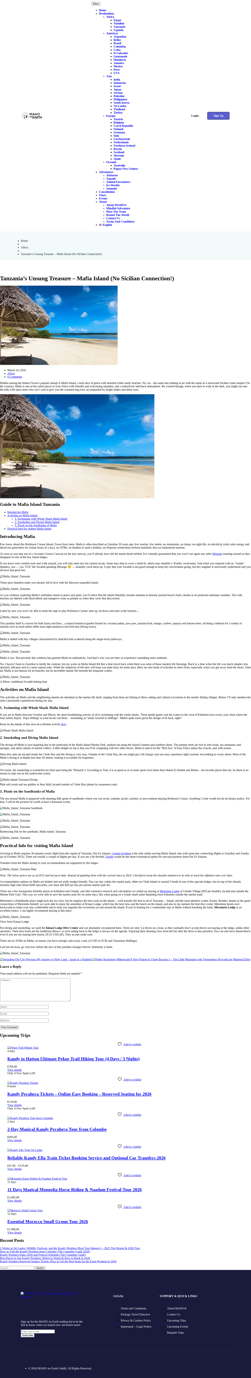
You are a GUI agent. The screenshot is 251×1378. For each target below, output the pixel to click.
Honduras (120, 59)
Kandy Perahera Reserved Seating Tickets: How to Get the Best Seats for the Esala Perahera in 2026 (58, 1261)
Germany (119, 132)
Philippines (120, 99)
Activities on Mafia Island (22, 515)
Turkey (118, 112)
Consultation (107, 191)
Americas (112, 33)
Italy (116, 135)
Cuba (117, 49)
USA (117, 72)
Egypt (117, 20)
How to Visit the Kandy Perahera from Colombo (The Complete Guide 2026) (45, 1251)
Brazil (117, 43)
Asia (109, 76)
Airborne (112, 175)
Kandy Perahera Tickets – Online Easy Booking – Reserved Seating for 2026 (79, 1094)
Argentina (120, 36)
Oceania (111, 162)
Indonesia (120, 82)
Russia (118, 148)
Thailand (119, 109)
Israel (117, 86)
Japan (117, 89)
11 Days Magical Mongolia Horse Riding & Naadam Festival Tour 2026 (74, 1189)
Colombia (120, 46)
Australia (119, 165)
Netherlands (121, 142)
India (117, 79)
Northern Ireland (124, 145)
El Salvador (121, 53)
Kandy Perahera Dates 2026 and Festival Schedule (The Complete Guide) (43, 1254)
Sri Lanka (120, 106)
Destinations (106, 13)
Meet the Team (116, 211)
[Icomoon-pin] (42, 1358)
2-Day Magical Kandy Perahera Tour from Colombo (57, 1129)
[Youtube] (51, 1358)
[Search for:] (17, 1267)
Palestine (119, 96)
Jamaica (119, 63)
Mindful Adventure (118, 208)
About (103, 201)
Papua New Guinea (126, 168)
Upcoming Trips (176, 1320)
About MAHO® (116, 205)
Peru (117, 69)
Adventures (106, 172)
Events (103, 198)
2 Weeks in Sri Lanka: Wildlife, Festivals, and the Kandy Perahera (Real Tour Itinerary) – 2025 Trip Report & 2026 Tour (70, 1248)
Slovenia (119, 155)
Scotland (119, 152)
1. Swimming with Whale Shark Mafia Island (41, 518)
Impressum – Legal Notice (136, 1326)
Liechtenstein (122, 139)
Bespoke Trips (175, 1332)
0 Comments (14, 376)
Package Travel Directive (135, 1314)
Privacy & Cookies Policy (136, 1320)
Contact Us (113, 218)
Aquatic (111, 178)
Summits (111, 188)
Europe (111, 115)
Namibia (119, 23)
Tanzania (119, 26)
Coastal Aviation (121, 853)
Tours (102, 195)
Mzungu (217, 553)
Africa (110, 16)
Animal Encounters (118, 181)
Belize (117, 39)
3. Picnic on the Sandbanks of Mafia (36, 525)
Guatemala (120, 56)
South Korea (121, 102)
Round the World (117, 214)
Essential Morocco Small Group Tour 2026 (47, 1221)
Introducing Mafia (17, 512)
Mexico (118, 66)
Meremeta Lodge (170, 891)
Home (102, 10)
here (63, 724)
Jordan (118, 92)
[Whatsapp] (61, 1358)
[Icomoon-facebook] (23, 1358)
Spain (117, 158)
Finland (118, 129)
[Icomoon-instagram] (32, 1358)
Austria (118, 119)
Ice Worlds (113, 185)
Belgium (119, 122)
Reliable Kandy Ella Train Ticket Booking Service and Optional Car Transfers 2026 (86, 1157)
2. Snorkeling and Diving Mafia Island (37, 522)
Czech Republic (123, 125)
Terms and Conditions (120, 221)
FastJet (109, 856)
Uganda (118, 30)
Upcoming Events (177, 1326)
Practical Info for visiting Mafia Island (29, 528)
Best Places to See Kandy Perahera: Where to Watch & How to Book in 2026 (45, 1258)
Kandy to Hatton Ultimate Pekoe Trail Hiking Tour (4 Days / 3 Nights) (73, 1058)
